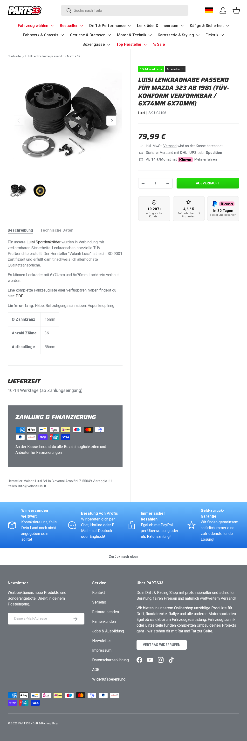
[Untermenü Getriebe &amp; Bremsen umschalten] (109, 35)
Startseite (14, 56)
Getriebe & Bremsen (87, 35)
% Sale (159, 44)
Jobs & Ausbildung (108, 631)
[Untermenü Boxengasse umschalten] (108, 44)
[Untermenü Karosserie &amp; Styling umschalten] (198, 35)
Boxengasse (93, 44)
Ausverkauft (208, 183)
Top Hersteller (128, 44)
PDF (19, 296)
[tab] (20, 230)
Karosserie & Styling (176, 35)
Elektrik (212, 35)
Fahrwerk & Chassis (40, 35)
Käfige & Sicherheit (207, 25)
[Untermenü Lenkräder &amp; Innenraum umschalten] (182, 25)
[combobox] (124, 10)
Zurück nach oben (123, 557)
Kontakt (98, 592)
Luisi (141, 113)
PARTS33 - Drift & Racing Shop (38, 723)
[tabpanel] (65, 296)
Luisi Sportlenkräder (44, 242)
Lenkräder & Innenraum (157, 25)
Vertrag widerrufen (161, 645)
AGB (95, 669)
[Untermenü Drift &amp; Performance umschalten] (129, 25)
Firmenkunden (104, 621)
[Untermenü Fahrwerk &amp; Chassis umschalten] (62, 35)
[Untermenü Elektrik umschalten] (222, 35)
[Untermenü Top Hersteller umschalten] (145, 44)
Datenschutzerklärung (110, 660)
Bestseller (69, 25)
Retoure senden (105, 612)
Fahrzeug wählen (33, 25)
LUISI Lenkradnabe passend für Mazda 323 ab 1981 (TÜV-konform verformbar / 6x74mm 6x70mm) (54, 56)
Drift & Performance (107, 25)
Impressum (101, 650)
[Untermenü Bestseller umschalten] (81, 25)
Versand (170, 146)
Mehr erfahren (205, 159)
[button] (236, 10)
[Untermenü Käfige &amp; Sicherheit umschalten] (227, 25)
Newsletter (101, 640)
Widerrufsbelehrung (108, 679)
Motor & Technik (131, 35)
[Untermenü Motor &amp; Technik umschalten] (150, 35)
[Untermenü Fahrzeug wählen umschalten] (52, 25)
